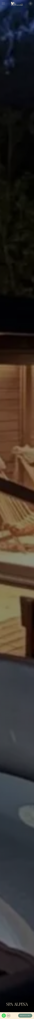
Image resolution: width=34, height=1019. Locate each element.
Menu (4, 3)
